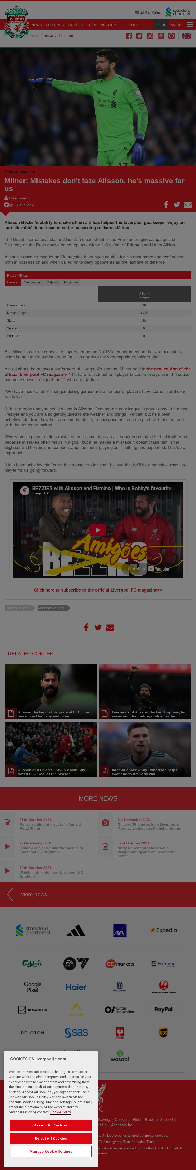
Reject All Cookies (51, 1138)
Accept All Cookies (51, 1125)
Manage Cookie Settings (51, 1151)
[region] (51, 1109)
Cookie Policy (60, 1112)
